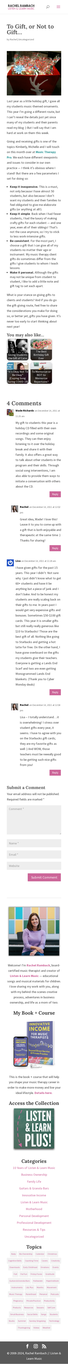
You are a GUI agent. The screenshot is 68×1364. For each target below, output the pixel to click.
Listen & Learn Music (34, 1202)
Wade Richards (25, 410)
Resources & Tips (34, 1230)
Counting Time (31, 1260)
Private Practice (33, 1300)
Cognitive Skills (14, 1260)
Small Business (17, 1314)
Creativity (55, 1260)
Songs (43, 1314)
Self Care (51, 1307)
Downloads (15, 1267)
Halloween (38, 1280)
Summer (22, 1321)
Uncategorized (34, 1237)
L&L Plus (29, 1287)
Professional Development (34, 1223)
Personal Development (34, 1216)
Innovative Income (34, 1195)
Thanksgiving (24, 1327)
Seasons (40, 1307)
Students (54, 1314)
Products (17, 1307)
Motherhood (34, 1209)
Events (56, 1267)
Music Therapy (15, 1294)
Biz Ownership (25, 1254)
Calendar (40, 1254)
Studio (11, 1321)
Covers (45, 1260)
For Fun (24, 1274)
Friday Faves (36, 1274)
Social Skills (32, 1314)
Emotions (45, 1267)
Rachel (13, 39)
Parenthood (31, 1294)
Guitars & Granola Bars (34, 1188)
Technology (54, 1321)
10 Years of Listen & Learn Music (34, 1168)
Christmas (52, 1254)
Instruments (17, 1287)
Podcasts (55, 1294)
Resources (28, 1307)
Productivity (49, 1300)
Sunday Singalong (37, 1321)
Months (40, 1287)
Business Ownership (34, 1175)
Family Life (34, 1181)
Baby (13, 1254)
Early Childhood (30, 1267)
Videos (36, 1327)
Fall (15, 1274)
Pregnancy (18, 1300)
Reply (55, 494)
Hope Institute (52, 1280)
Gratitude (50, 1274)
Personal (43, 1294)
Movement (51, 1287)
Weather (46, 1327)
